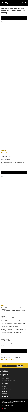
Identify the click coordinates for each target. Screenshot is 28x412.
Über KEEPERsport (5, 384)
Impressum (7, 405)
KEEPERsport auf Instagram (10, 396)
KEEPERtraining (5, 391)
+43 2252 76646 (5, 371)
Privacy (12, 405)
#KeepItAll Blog (4, 388)
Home (13, 3)
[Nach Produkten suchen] (22, 3)
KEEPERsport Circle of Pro (7, 389)
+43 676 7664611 (5, 374)
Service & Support (5, 383)
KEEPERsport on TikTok (8, 396)
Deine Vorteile (4, 393)
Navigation (2, 3)
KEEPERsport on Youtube (5, 396)
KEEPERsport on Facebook (2, 396)
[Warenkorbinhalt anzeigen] (25, 3)
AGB (2, 405)
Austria (4, 408)
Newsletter (4, 363)
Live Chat (3, 375)
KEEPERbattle (4, 386)
